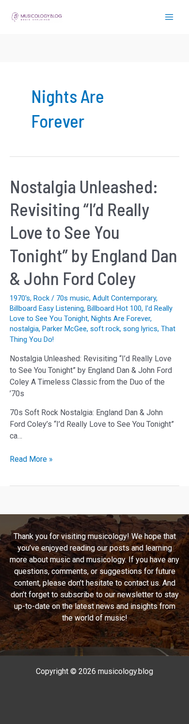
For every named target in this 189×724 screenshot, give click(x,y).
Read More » (31, 459)
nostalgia (24, 328)
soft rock (105, 328)
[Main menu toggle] (169, 17)
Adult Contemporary (124, 298)
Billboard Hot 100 (114, 308)
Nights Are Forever (120, 318)
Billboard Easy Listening (47, 308)
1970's (20, 298)
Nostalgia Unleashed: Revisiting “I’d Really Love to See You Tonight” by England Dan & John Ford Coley (93, 232)
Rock (41, 298)
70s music (72, 298)
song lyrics (140, 328)
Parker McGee (64, 328)
